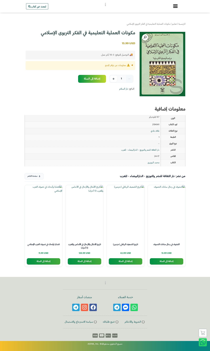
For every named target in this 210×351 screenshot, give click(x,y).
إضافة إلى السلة (92, 78)
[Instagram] (84, 307)
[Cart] (203, 333)
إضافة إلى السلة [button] (166, 261)
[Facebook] (93, 307)
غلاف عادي (155, 131)
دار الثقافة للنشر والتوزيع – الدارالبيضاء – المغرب (140, 150)
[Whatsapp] (134, 307)
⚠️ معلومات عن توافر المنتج (117, 65)
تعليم (174, 24)
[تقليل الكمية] (129, 79)
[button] (145, 37)
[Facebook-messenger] (125, 307)
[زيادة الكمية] (113, 79)
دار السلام (123, 89)
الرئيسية (181, 24)
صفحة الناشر (32, 176)
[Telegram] (117, 307)
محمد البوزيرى (153, 163)
